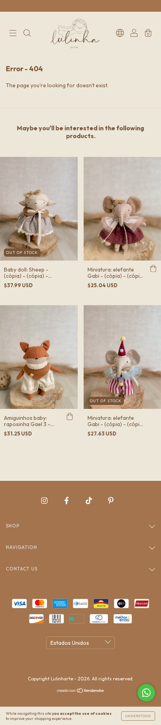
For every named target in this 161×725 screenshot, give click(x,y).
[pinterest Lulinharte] (110, 500)
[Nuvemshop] (80, 691)
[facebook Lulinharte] (67, 500)
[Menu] (13, 34)
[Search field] (27, 34)
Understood (138, 716)
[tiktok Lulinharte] (89, 500)
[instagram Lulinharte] (45, 500)
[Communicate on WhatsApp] (146, 693)
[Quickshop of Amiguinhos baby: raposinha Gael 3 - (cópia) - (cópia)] (70, 417)
